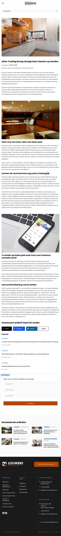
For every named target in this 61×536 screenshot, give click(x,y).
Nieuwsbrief (23, 489)
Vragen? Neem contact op (45, 464)
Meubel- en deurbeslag (5, 499)
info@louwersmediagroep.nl (49, 490)
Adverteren (23, 486)
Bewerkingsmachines (8, 496)
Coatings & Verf (6, 503)
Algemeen (5, 65)
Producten (5, 489)
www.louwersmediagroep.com (50, 522)
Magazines (23, 483)
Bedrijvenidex (24, 492)
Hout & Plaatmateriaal (8, 492)
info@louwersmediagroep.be (49, 514)
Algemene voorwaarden (44, 532)
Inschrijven (30, 403)
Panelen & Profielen (8, 506)
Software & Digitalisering (6, 485)
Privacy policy (55, 532)
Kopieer (43, 328)
